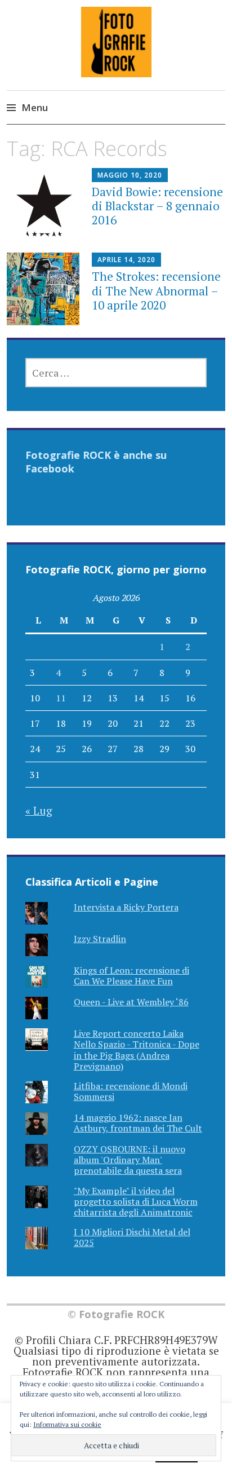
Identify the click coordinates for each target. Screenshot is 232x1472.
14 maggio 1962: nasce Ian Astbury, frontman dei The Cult (138, 1122)
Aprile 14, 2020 (126, 259)
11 (61, 698)
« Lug (38, 810)
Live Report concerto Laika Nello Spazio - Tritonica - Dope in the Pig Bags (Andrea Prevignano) (136, 1049)
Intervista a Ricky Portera (126, 907)
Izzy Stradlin (100, 938)
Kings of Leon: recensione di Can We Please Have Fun (131, 975)
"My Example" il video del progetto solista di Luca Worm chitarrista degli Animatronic (136, 1201)
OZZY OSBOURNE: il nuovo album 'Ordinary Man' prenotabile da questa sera (129, 1160)
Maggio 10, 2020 (129, 175)
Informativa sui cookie (67, 1424)
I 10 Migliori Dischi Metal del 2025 (132, 1237)
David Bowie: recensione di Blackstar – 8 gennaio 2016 (157, 206)
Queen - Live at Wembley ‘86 (131, 1002)
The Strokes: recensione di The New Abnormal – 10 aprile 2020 (156, 290)
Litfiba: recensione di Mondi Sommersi (131, 1091)
